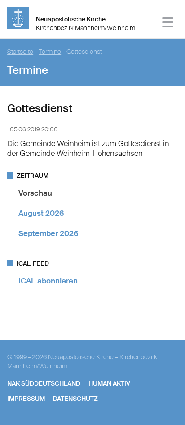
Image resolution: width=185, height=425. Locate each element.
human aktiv (109, 383)
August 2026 (41, 213)
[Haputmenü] (168, 23)
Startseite (20, 52)
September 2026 (48, 233)
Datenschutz (75, 399)
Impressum (26, 399)
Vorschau (35, 193)
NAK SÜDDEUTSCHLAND (43, 383)
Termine (50, 52)
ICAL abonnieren (48, 281)
